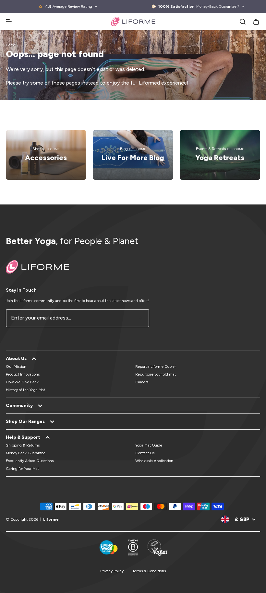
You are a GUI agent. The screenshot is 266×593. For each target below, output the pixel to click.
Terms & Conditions (149, 571)
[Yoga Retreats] (220, 155)
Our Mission (16, 366)
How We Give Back (22, 382)
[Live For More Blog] (133, 155)
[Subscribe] (140, 318)
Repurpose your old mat (155, 374)
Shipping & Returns (23, 445)
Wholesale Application (154, 461)
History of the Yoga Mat (25, 390)
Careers (141, 382)
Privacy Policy (112, 571)
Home (11, 45)
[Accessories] (46, 155)
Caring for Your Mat (22, 468)
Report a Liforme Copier (155, 366)
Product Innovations (23, 374)
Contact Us (144, 453)
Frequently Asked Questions (30, 461)
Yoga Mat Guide (148, 445)
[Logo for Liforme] (133, 21)
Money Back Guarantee (25, 453)
